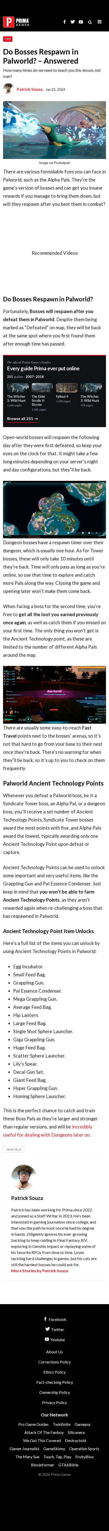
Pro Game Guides (33, 1424)
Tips (8, 39)
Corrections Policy (54, 1361)
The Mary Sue (27, 1456)
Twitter (57, 1329)
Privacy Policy (54, 1402)
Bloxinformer (42, 1464)
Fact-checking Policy (54, 1382)
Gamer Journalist (24, 1448)
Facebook (57, 1319)
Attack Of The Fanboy (44, 1432)
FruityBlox (84, 1456)
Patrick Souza (30, 89)
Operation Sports (84, 1448)
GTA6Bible (68, 1464)
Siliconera (76, 1432)
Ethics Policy (54, 1372)
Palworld (13, 1149)
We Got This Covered (42, 1440)
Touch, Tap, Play (57, 1456)
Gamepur (83, 1424)
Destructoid (75, 1440)
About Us (54, 1351)
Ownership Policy (54, 1392)
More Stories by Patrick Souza (39, 1270)
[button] (99, 22)
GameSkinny (54, 1448)
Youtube (57, 1339)
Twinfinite (61, 1424)
